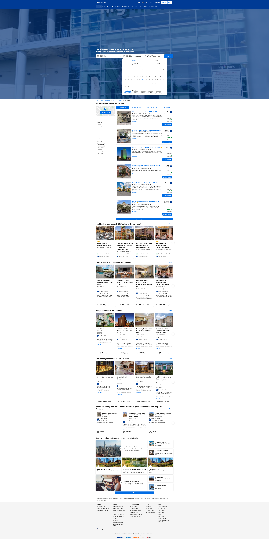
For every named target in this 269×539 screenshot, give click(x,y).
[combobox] (109, 56)
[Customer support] (147, 2)
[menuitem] (99, 6)
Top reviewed (167, 107)
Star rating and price (152, 107)
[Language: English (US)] (143, 2)
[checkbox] (142, 69)
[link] (105, 126)
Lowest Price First (136, 107)
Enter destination (103, 55)
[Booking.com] (102, 2)
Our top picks (122, 107)
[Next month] (164, 64)
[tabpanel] (144, 78)
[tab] (134, 60)
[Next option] (173, 242)
